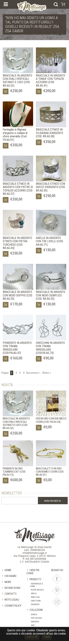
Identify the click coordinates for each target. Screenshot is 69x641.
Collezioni (36, 610)
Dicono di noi (12, 588)
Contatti (10, 593)
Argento (35, 621)
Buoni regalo (37, 590)
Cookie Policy (13, 605)
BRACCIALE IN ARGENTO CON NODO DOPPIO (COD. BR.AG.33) (18, 295)
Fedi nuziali (36, 618)
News (8, 582)
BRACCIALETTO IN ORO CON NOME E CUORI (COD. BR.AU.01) (50, 472)
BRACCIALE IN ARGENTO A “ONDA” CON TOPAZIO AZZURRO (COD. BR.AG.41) (50, 80)
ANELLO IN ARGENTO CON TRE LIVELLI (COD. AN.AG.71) (49, 241)
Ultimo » (46, 372)
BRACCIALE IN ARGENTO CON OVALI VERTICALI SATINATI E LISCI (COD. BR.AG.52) (17, 80)
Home (8, 570)
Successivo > (33, 372)
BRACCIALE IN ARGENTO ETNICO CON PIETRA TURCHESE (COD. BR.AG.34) (17, 243)
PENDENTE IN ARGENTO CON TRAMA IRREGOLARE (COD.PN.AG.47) (17, 348)
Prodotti (35, 579)
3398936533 (37, 550)
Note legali (12, 599)
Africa (34, 614)
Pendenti (35, 604)
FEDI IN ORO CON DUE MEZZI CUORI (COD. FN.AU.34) (51, 420)
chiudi (47, 637)
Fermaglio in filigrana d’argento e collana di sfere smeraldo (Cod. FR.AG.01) (15, 134)
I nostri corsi (32, 571)
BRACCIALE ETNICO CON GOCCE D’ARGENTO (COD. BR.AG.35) (50, 187)
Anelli (34, 593)
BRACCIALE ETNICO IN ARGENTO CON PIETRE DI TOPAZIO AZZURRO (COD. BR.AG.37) (18, 189)
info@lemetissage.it (34, 553)
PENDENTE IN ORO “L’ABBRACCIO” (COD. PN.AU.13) (14, 472)
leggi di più (32, 637)
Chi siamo (10, 576)
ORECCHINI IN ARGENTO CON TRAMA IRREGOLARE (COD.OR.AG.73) (50, 348)
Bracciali (35, 597)
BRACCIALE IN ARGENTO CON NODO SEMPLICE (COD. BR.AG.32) (50, 295)
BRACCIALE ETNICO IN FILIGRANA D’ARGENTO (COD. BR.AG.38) (49, 133)
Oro (33, 625)
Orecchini (36, 601)
